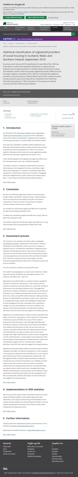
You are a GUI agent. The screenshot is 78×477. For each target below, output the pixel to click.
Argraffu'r (67, 114)
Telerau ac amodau (9, 454)
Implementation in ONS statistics (39, 114)
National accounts (20, 43)
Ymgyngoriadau (57, 456)
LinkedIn (54, 454)
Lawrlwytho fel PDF (67, 118)
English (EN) (65, 22)
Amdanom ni (68, 24)
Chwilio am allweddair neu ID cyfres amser (15, 34)
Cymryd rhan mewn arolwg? (67, 28)
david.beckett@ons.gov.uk (58, 134)
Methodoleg (56, 24)
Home (4, 43)
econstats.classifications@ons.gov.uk (22, 426)
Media (62, 24)
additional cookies (22, 12)
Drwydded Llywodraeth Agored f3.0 (43, 473)
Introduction (8, 114)
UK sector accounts (32, 43)
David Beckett (6, 103)
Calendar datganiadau (46, 24)
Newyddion (31, 454)
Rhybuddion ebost (58, 461)
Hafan (5, 27)
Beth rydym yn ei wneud (35, 446)
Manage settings (53, 17)
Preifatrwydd (7, 451)
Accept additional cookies (13, 17)
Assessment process (10, 117)
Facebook (55, 451)
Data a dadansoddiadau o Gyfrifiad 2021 (30, 39)
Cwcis (5, 449)
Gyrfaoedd (30, 449)
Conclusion (8, 116)
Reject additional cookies (36, 17)
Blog (74, 24)
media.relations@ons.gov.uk (36, 430)
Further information (36, 116)
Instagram (55, 449)
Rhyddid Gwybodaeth (34, 456)
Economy (10, 43)
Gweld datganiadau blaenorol (11, 95)
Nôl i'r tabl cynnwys (9, 182)
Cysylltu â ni (31, 451)
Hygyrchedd (7, 446)
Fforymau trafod (57, 459)
